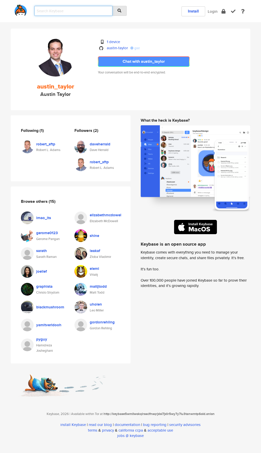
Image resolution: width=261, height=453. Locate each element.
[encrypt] (223, 11)
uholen (96, 304)
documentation (127, 424)
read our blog (100, 424)
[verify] (233, 11)
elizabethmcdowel (105, 215)
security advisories (185, 424)
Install (193, 11)
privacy (108, 430)
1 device (113, 41)
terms (92, 430)
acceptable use (160, 430)
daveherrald (100, 144)
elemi (94, 268)
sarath (41, 251)
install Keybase (73, 424)
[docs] (243, 11)
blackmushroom (50, 307)
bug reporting (154, 424)
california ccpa (131, 430)
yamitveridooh (48, 325)
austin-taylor (117, 48)
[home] (21, 9)
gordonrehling (102, 322)
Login (212, 11)
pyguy (41, 339)
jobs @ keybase (130, 435)
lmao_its (43, 218)
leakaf (95, 251)
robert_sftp (45, 144)
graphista (44, 286)
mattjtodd (98, 286)
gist (137, 48)
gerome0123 (47, 233)
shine (94, 235)
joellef (41, 271)
